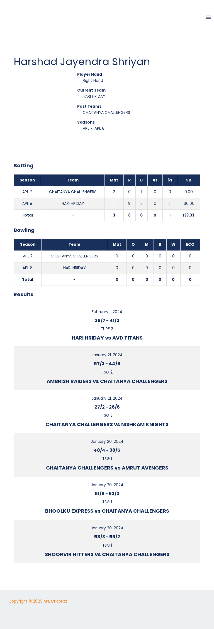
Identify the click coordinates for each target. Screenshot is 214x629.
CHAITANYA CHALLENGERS (106, 112)
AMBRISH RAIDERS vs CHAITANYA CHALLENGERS (107, 381)
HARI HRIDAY (94, 96)
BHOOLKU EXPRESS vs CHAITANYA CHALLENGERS (107, 510)
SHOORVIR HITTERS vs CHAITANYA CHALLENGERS (107, 554)
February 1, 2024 (107, 311)
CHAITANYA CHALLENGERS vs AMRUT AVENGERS (107, 467)
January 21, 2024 (107, 355)
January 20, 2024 (107, 441)
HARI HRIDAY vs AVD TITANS (107, 337)
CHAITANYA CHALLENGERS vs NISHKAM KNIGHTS (107, 424)
